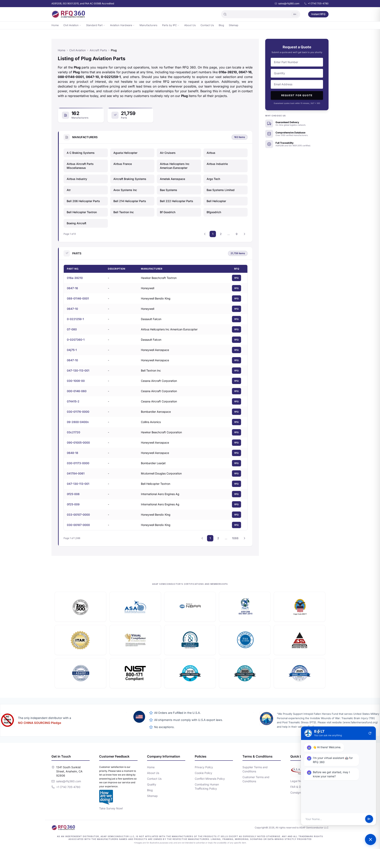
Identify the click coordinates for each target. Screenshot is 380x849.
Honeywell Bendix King (155, 298)
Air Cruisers (168, 152)
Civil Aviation (71, 25)
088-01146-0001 (78, 298)
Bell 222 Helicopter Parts (176, 201)
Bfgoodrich (214, 212)
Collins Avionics (151, 422)
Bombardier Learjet (153, 463)
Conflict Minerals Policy (210, 778)
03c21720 (73, 432)
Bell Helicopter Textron (82, 212)
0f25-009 (73, 504)
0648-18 (72, 452)
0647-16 (72, 288)
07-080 (72, 329)
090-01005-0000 (78, 442)
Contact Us (207, 25)
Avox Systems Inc (125, 190)
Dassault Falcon (151, 319)
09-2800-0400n (78, 422)
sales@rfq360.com (288, 3)
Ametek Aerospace (172, 179)
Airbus (211, 152)
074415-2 (73, 401)
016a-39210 (75, 278)
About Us (190, 25)
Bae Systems (168, 190)
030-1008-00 (76, 380)
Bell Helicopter (216, 201)
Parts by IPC (169, 25)
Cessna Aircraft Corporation (159, 380)
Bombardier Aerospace (156, 411)
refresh (370, 733)
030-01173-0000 (78, 463)
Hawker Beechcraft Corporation (161, 432)
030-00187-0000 (78, 525)
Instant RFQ (318, 14)
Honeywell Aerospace (155, 350)
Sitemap (233, 25)
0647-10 (72, 308)
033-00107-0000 (78, 514)
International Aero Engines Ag (160, 494)
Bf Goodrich (167, 212)
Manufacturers (148, 25)
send (369, 819)
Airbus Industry (77, 179)
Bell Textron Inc (123, 212)
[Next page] (244, 234)
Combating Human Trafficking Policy (207, 786)
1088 (235, 538)
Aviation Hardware (121, 25)
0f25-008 (73, 494)
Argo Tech (213, 179)
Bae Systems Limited (221, 190)
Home (55, 25)
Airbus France (122, 163)
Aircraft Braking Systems (129, 179)
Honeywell (147, 288)
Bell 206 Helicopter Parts (83, 201)
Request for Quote (297, 95)
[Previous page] (205, 234)
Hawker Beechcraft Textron (159, 278)
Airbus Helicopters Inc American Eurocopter (174, 165)
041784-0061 (76, 473)
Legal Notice (298, 781)
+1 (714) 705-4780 (318, 3)
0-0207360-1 (76, 339)
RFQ (236, 278)
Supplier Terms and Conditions (255, 769)
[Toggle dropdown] (80, 25)
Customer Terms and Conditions (255, 779)
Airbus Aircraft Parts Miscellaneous (80, 165)
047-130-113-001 (78, 370)
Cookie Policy (203, 773)
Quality (151, 784)
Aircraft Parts (98, 50)
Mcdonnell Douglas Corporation (161, 473)
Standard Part (94, 25)
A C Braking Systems (81, 152)
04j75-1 (72, 350)
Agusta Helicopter (125, 152)
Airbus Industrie (217, 163)
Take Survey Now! (111, 808)
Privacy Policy (204, 767)
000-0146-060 (76, 391)
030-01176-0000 (78, 411)
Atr (69, 190)
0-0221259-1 (75, 319)
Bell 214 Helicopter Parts (129, 201)
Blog (221, 25)
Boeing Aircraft (76, 223)
